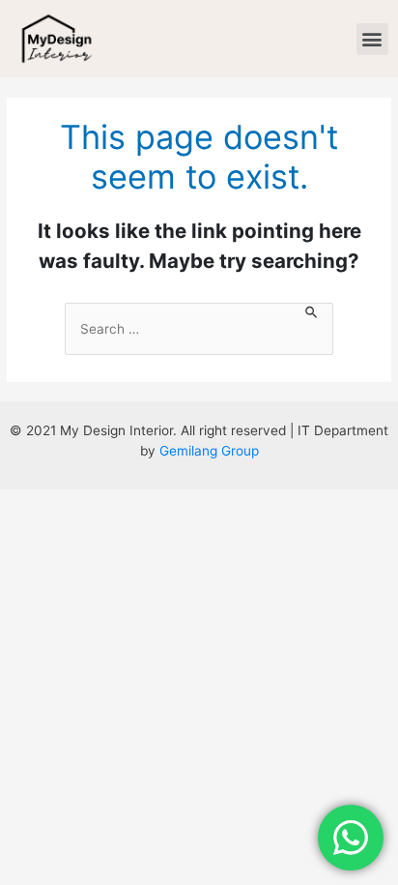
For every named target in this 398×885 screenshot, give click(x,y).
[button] (372, 39)
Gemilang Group (209, 450)
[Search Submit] (312, 313)
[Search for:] (199, 329)
